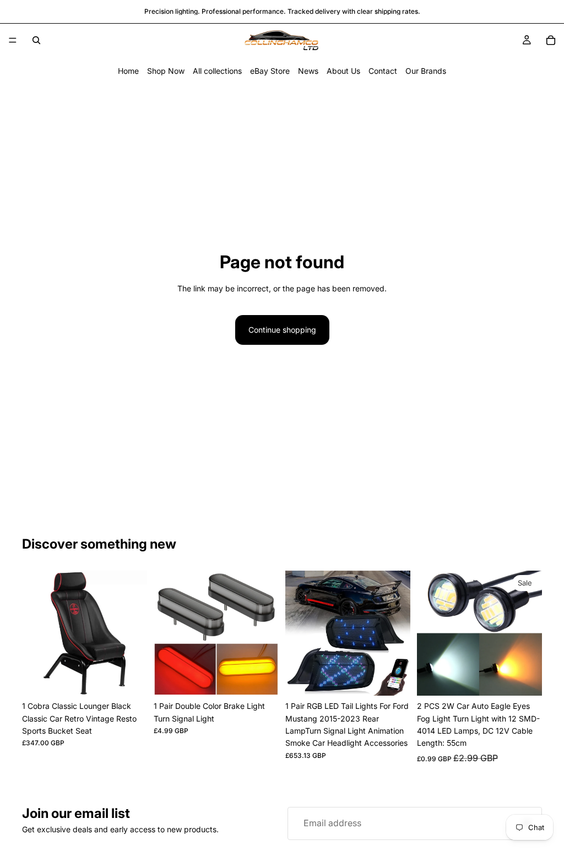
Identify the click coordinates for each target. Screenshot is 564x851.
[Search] (36, 40)
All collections (217, 70)
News (308, 70)
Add (139, 678)
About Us (343, 70)
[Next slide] (135, 633)
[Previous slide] (34, 633)
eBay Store (270, 70)
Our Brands (425, 70)
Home (128, 70)
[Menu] (12, 40)
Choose (534, 678)
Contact (382, 70)
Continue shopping (282, 329)
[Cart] (551, 40)
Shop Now (166, 70)
